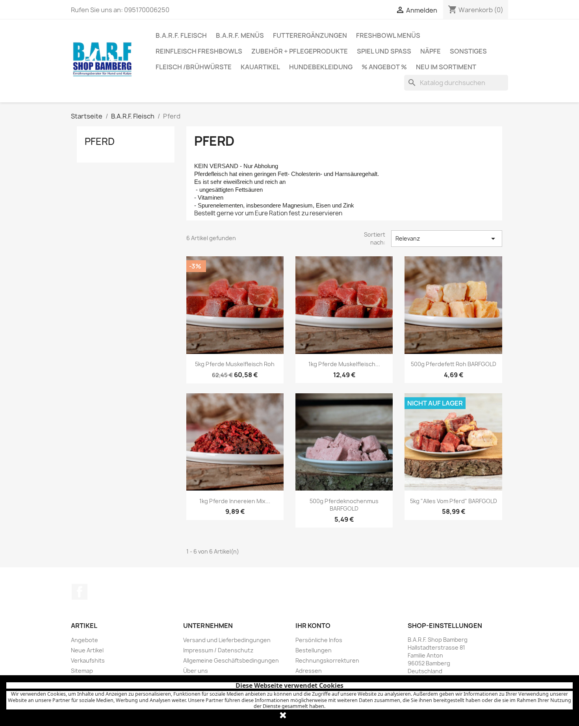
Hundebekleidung (321, 67)
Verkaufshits (88, 660)
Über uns (195, 670)
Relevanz (446, 238)
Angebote (84, 640)
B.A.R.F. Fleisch (181, 35)
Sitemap (82, 670)
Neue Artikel (87, 650)
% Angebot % (384, 67)
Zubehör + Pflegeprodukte (299, 51)
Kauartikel (260, 67)
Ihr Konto (312, 625)
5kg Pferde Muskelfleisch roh (235, 364)
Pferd (100, 141)
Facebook (79, 592)
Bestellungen (313, 650)
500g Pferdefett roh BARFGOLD (453, 364)
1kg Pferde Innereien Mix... (234, 501)
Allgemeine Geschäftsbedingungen (231, 660)
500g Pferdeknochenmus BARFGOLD (344, 505)
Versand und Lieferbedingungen (227, 640)
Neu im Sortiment (446, 67)
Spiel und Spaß (384, 51)
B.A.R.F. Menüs (240, 35)
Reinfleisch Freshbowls (199, 51)
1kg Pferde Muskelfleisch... (344, 364)
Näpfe (430, 51)
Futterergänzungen (310, 35)
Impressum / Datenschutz (218, 650)
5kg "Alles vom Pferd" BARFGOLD (453, 501)
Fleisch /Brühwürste (194, 67)
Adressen (308, 670)
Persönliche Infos (318, 640)
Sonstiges (468, 51)
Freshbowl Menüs (388, 35)
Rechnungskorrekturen (327, 660)
